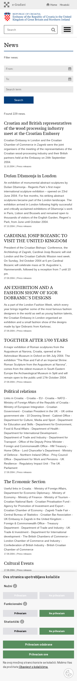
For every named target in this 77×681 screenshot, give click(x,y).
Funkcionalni (13, 604)
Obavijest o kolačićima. (33, 667)
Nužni (8, 586)
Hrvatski (64, 4)
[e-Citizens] (16, 4)
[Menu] (67, 29)
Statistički (11, 622)
